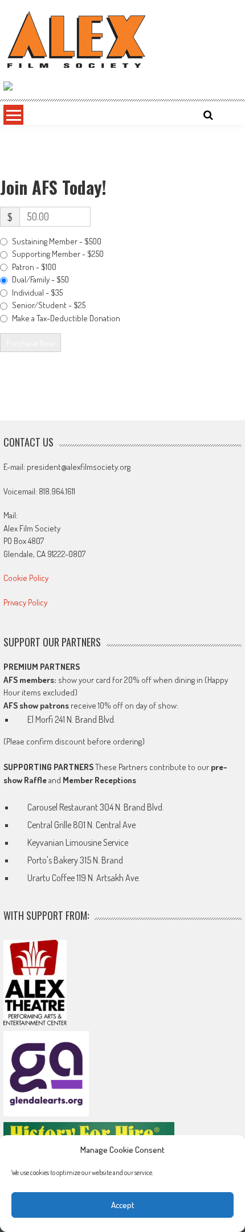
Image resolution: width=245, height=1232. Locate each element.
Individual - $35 (37, 292)
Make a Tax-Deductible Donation (66, 318)
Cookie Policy (25, 577)
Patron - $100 (34, 266)
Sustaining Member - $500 (56, 241)
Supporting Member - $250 (58, 253)
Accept (122, 1205)
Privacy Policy (25, 602)
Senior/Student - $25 (48, 305)
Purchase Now (30, 343)
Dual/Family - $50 (40, 279)
